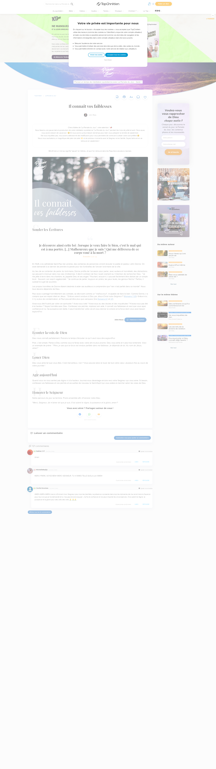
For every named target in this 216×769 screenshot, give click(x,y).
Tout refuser (108, 60)
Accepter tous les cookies (116, 55)
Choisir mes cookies (96, 55)
